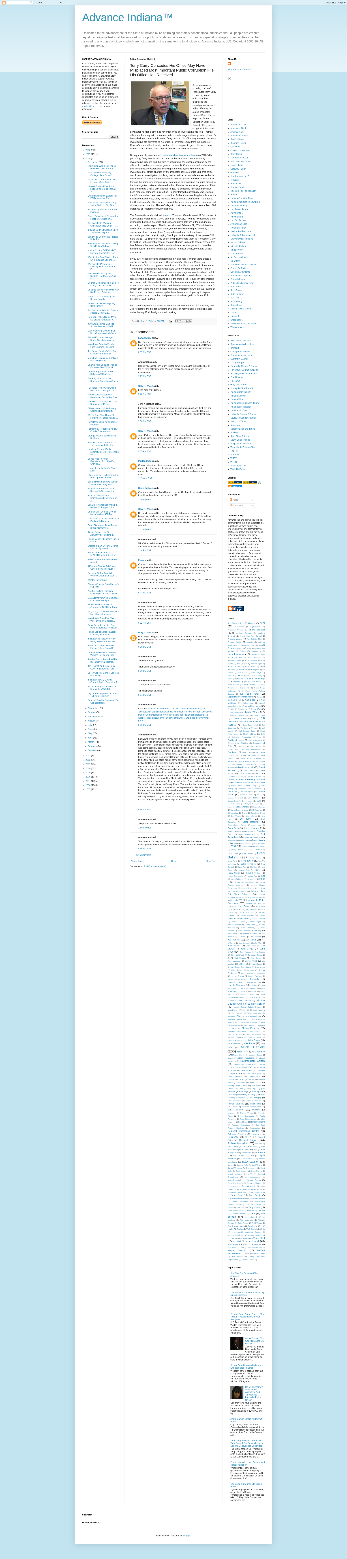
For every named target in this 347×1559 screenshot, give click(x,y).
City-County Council (248, 728)
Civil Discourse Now (240, 150)
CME (262, 734)
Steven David (256, 1189)
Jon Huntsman (237, 955)
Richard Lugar (248, 1140)
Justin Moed (251, 961)
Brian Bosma (233, 685)
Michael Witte (255, 1037)
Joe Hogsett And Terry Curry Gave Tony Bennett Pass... (102, 667)
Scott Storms (256, 1171)
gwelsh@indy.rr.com (92, 106)
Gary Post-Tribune (239, 384)
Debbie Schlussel (239, 157)
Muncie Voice (237, 250)
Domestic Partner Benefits (249, 789)
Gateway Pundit (238, 169)
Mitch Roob (242, 1052)
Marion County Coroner (239, 1001)
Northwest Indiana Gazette (243, 264)
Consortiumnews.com (241, 355)
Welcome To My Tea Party (243, 323)
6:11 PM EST (144, 623)
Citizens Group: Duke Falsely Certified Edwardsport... (102, 409)
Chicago (231, 715)
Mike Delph (254, 1040)
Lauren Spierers (255, 976)
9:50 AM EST (144, 421)
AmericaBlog (236, 132)
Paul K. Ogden (145, 461)
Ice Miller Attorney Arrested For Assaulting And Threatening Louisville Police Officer (254, 1393)
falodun (231, 831)
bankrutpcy (256, 651)
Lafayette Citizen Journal (242, 235)
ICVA (233, 879)
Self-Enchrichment (252, 1177)
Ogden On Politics (239, 268)
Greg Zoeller (247, 861)
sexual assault (234, 1180)
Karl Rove (241, 964)
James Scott (250, 925)
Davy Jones (245, 773)
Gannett (245, 846)
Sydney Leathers (240, 1201)
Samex (231, 1165)
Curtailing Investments (251, 749)
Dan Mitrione (236, 755)
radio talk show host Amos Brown (180, 155)
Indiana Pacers (247, 888)
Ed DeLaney (256, 810)
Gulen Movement (248, 864)
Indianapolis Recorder (241, 407)
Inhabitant (260, 906)
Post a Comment (143, 855)
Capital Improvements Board (240, 697)
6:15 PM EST (144, 647)
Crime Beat (233, 749)
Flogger (142, 560)
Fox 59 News (236, 377)
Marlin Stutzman (254, 1013)
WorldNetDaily (237, 469)
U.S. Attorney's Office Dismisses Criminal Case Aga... (103, 599)
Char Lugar (242, 709)
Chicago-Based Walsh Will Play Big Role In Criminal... (103, 291)
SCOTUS (234, 297)
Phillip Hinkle (255, 1104)
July (90, 725)
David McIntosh (246, 767)
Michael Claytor (254, 1034)
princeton (231, 1113)
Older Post (211, 861)
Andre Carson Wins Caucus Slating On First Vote (254, 1341)
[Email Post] (170, 321)
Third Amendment (235, 1210)
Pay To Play (249, 1094)
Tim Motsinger (246, 1220)
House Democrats (235, 876)
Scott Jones (251, 1168)
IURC (239, 909)
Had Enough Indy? (239, 176)
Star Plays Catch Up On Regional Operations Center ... (103, 381)
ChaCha (231, 709)
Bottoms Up (238, 682)
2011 (88, 764)
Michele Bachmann (236, 1040)
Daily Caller (236, 154)
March (91, 742)
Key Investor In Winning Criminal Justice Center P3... (103, 224)
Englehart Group (257, 813)
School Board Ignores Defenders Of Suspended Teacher (246, 1366)
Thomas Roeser (238, 1214)
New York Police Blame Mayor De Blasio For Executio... (102, 318)
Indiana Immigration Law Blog (245, 202)
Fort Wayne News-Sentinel (243, 373)
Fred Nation (245, 844)
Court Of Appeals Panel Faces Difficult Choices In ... (102, 526)
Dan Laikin (260, 752)
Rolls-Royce (247, 1153)
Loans (242, 988)
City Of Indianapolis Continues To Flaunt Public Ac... (102, 694)
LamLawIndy (144, 338)
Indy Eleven (244, 906)
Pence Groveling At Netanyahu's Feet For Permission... (103, 217)
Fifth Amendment (247, 834)
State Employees (235, 1183)
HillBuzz (234, 180)
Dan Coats (247, 752)
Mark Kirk (245, 1010)
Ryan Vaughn (250, 1161)
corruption (242, 746)
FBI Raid (250, 831)
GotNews (234, 172)
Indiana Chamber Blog (241, 198)
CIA (253, 719)
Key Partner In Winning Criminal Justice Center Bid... (103, 311)
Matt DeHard (249, 1025)
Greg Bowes (255, 858)
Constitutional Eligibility (238, 743)
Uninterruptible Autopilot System (246, 1232)
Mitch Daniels (253, 1047)
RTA (252, 1156)
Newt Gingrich (242, 1067)
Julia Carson (256, 958)
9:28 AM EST (144, 394)
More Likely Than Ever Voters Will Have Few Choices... (102, 619)
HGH (256, 870)
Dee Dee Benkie (254, 777)
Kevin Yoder (260, 967)
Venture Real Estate (236, 1235)
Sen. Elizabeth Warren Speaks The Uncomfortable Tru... (103, 443)
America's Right (238, 128)
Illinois (240, 879)
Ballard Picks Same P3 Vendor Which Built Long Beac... (103, 483)
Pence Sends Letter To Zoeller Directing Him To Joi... (102, 633)
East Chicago (259, 807)
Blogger (186, 1535)
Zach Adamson (248, 1260)
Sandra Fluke (242, 1165)
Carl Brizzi (250, 700)
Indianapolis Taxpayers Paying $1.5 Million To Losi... (103, 244)
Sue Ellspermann (257, 1192)
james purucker (234, 925)
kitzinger (250, 970)
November (93, 708)
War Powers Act (255, 1247)
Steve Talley (242, 1189)
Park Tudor (255, 1082)
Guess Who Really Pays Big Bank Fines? (101, 304)
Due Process (254, 798)
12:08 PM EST (145, 499)
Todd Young (257, 1223)
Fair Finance (251, 828)
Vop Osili (237, 1241)
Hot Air (233, 194)
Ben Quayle (242, 663)
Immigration (251, 879)
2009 (88, 772)
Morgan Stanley (238, 1055)
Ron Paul (260, 1152)
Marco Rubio (255, 997)
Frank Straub (258, 840)
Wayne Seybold (237, 1250)
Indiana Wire (236, 399)
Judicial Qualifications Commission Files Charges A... (102, 498)
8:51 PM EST (144, 695)
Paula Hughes (234, 1095)
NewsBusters (236, 253)
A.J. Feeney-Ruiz (235, 623)
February (92, 746)
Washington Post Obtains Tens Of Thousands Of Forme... (103, 258)
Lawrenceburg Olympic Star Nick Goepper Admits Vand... (103, 332)
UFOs (262, 1229)
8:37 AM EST (144, 352)
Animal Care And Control (251, 636)
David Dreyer (236, 764)
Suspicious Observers (241, 443)
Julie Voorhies (234, 961)
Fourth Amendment (253, 837)
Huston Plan (252, 876)
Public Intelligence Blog (242, 283)
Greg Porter (233, 861)
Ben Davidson (251, 661)
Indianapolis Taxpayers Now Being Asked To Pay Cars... (102, 640)
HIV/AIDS (249, 873)
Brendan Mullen (254, 682)
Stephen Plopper (254, 1183)
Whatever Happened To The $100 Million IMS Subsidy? (102, 553)
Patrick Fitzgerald (235, 1089)
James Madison (258, 919)
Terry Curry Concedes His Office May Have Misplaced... (103, 612)
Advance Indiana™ (127, 17)
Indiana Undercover (253, 897)
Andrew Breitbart (244, 633)
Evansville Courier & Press (243, 366)
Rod (255, 1150)
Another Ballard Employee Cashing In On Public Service (103, 592)
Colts (259, 737)
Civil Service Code (246, 731)
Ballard (243, 651)
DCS (258, 773)
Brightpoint (244, 688)
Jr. (229, 958)
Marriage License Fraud (238, 1019)
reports (168, 215)
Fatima (240, 831)
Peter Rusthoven (253, 1101)
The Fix (234, 312)
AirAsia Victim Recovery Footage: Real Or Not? (100, 173)
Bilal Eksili (243, 670)
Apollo (250, 642)
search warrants (235, 1174)
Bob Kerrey (257, 676)
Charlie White (251, 711)
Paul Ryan (257, 1091)
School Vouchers (235, 1168)
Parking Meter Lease (237, 1085)
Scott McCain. (242, 1171)
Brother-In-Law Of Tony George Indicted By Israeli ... (103, 547)
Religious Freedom (237, 1134)
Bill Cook (242, 673)
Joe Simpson (244, 943)
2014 (88, 158)
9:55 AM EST (144, 451)
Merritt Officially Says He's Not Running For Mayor (102, 402)
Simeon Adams (254, 1180)
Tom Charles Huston (236, 1226)
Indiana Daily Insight (240, 392)
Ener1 (244, 813)
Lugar (253, 991)
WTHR (233, 462)
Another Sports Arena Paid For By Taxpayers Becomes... (102, 660)
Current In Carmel (239, 359)
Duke (259, 801)
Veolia (234, 1238)
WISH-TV (234, 454)
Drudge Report (237, 362)
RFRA (248, 1137)
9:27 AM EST (144, 376)
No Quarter (235, 261)
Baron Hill (237, 657)
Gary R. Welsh (145, 386)
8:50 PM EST (144, 671)
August (91, 721)
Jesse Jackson (243, 931)
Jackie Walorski (245, 912)
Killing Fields (236, 970)
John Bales (233, 945)
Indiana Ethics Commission (243, 882)
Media (234, 1028)
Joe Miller (251, 939)
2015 (88, 154)
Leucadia (255, 979)
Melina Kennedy (250, 1028)
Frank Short (244, 840)
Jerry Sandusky (248, 928)
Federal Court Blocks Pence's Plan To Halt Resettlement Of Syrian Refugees (247, 1317)
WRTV (233, 458)
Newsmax (235, 425)
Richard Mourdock (238, 1143)
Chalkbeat (235, 146)
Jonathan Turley (238, 228)
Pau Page (252, 1089)
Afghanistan (255, 627)
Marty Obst (232, 1022)
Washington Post (238, 465)
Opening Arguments (240, 272)
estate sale (256, 825)
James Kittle (242, 918)
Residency (233, 1137)
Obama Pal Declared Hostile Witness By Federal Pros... (102, 653)
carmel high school (253, 706)
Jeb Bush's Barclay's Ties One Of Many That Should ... (102, 352)
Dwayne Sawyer (252, 804)
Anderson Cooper (235, 630)
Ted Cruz (241, 1208)
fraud (234, 843)
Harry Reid (242, 867)
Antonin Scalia (234, 642)
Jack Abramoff (252, 909)
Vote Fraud (252, 1241)
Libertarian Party (235, 982)
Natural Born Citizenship (244, 1064)
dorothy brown (246, 795)
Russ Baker (236, 290)
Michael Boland (235, 1034)
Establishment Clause (237, 825)
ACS (262, 623)
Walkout (257, 1244)
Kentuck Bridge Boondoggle (239, 967)
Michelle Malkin (238, 246)
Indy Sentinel (236, 213)
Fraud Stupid (236, 165)
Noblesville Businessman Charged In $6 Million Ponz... (103, 605)
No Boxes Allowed (239, 257)
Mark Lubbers (258, 1010)
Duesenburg (247, 801)
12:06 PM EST (145, 827)
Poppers (256, 1110)
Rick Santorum (249, 1146)
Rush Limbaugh (247, 1159)
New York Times (238, 421)
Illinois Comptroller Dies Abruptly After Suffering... (101, 533)
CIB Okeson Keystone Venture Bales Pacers (246, 721)
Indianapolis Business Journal (245, 403)
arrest (249, 648)
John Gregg (247, 949)
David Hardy (251, 764)
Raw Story (235, 286)
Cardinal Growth (234, 700)
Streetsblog (236, 305)
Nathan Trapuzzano (245, 1058)
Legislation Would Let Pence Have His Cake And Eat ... (102, 167)
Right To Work (243, 1149)
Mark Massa (237, 1013)
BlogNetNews (237, 139)
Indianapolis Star (238, 410)
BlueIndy (242, 675)
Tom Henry (252, 1226)
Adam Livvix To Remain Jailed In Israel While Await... (102, 180)
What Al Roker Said (97, 580)
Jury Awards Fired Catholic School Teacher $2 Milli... (101, 325)
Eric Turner (246, 819)
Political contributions (251, 1107)
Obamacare (246, 1070)
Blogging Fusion (238, 143)
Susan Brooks (255, 1195)
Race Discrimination (248, 1119)
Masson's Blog (237, 242)
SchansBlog (236, 301)
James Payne (255, 922)
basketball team (234, 661)
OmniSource (254, 1076)
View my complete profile (240, 69)
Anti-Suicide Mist (254, 639)
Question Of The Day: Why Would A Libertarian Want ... (102, 574)
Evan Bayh (233, 828)
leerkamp (242, 979)
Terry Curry (254, 1207)
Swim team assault (257, 1198)
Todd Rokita (243, 1223)
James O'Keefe (238, 922)
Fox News (235, 381)
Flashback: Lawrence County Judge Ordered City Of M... (102, 203)
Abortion (251, 623)
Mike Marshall (234, 1043)
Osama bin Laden (236, 1079)
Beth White (250, 666)
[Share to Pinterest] (190, 321)
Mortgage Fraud (255, 1055)
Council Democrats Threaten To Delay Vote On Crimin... (103, 284)
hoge (259, 873)
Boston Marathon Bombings (251, 678)
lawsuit (230, 979)
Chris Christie (259, 715)
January (92, 750)
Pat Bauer (256, 1085)
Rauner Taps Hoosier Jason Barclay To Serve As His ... (102, 489)
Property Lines (237, 279)
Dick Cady (251, 786)
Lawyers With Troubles (241, 239)
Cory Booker (255, 746)
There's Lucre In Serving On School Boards (101, 297)
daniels (231, 761)
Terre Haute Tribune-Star (242, 447)
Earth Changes (242, 807)
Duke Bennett (234, 804)
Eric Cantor (236, 816)
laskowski (261, 973)
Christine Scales (239, 718)
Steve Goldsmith (249, 1186)
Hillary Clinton (234, 873)
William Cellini (259, 1253)
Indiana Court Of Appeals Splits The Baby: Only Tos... (103, 231)
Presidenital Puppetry (241, 275)
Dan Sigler (251, 755)
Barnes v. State (258, 654)
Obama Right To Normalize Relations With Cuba (101, 372)
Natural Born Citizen (252, 1060)
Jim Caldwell (233, 934)
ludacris (244, 991)
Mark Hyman (233, 1010)
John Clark (251, 946)
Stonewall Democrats (237, 1192)
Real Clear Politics (239, 436)
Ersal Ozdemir (250, 822)
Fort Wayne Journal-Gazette (244, 370)
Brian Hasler (249, 685)
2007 (88, 781)
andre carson (257, 629)
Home (174, 861)
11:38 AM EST (145, 478)
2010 (88, 768)
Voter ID (246, 1244)
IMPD (262, 879)
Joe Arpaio (242, 937)
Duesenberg (233, 801)
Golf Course (247, 854)
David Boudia (259, 761)
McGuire (261, 1025)
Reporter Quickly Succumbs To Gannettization (103, 701)
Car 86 (259, 697)
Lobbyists (252, 988)
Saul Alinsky (257, 1165)
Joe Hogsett (234, 939)
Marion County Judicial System (247, 1007)
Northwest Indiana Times (242, 429)
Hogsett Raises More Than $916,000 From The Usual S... (102, 189)
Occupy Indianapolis (252, 1073)
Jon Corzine (260, 952)
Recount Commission (241, 1125)
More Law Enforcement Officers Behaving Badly (103, 359)
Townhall (234, 316)
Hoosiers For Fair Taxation (243, 191)
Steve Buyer (233, 1186)
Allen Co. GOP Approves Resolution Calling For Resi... (103, 396)
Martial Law (257, 1019)
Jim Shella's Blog (238, 224)
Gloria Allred (233, 854)
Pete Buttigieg (255, 1098)
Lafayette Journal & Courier (243, 414)
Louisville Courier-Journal (243, 418)
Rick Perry (233, 1146)
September (93, 716)
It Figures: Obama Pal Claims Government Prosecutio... (102, 567)
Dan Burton (233, 752)
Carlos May (247, 703)
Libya (259, 982)
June (90, 729)
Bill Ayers (255, 670)
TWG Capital (251, 1229)
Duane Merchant (235, 798)
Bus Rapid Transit (249, 694)
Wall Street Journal (236, 1247)
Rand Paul (242, 1122)
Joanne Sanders (250, 934)
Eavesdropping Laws (239, 810)
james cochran (247, 915)
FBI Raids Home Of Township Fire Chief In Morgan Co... (102, 389)
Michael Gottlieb (235, 1037)
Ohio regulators (235, 1076)
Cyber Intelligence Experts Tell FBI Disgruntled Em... (102, 197)
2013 (88, 755)
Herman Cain (244, 870)
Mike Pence (250, 1043)
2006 (88, 785)
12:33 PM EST (145, 529)
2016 (88, 150)
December (93, 162)
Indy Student (236, 217)
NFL (254, 1067)
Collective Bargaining (241, 737)
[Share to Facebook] (187, 321)
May (90, 733)
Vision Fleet (259, 1238)
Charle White (256, 709)
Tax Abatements (254, 1204)
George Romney (238, 849)
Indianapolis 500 (235, 900)
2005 (88, 789)
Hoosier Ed (235, 183)
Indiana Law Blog (239, 205)
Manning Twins (248, 994)
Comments (237, 505)
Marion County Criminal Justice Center (246, 1002)
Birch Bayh (256, 673)
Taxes (230, 1208)
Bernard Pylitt (256, 664)
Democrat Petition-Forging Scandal (246, 779)
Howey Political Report (241, 388)
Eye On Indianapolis (240, 161)
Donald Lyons (247, 792)
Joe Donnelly (256, 937)
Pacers (251, 1079)
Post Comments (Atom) (154, 866)
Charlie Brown (234, 712)
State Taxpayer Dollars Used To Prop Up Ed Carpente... (103, 476)
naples (230, 1058)
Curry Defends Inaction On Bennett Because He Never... (103, 626)
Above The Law (238, 124)
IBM (263, 876)
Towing (240, 1229)
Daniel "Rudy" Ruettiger (250, 758)
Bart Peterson (254, 657)
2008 (88, 777)
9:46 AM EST (144, 809)
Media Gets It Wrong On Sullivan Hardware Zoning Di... (102, 276)
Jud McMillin (240, 958)
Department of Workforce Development (248, 783)
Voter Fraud (233, 1244)
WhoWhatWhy (237, 327)
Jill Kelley (257, 930)
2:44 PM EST (144, 550)
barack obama (236, 654)
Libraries (249, 982)
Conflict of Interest (236, 740)
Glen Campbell (255, 849)
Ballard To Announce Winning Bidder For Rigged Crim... (102, 506)
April (90, 738)
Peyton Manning (236, 1104)
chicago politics (244, 715)
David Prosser (249, 771)
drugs (259, 795)
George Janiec (258, 846)
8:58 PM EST (144, 725)
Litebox (253, 985)
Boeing (231, 679)
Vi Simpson (245, 1238)
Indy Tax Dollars (238, 220)
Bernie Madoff (234, 666)
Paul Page (243, 1091)
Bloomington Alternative (242, 344)
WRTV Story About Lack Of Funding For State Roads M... (103, 416)
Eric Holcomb (251, 816)
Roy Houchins (239, 1156)
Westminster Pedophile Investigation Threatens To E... (102, 267)
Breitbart (234, 348)
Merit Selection (256, 1031)
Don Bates (232, 792)
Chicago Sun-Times (240, 351)
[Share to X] (183, 321)
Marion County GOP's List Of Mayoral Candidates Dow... (102, 251)
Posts (235, 500)
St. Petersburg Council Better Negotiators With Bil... (102, 687)
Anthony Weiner (235, 639)
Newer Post (136, 861)
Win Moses (237, 1256)
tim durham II (251, 1217)
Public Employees (246, 1116)
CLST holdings (249, 734)
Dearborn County (235, 777)
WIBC (247, 1254)
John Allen (257, 943)
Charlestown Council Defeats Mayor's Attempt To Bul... (102, 513)
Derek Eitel (236, 786)
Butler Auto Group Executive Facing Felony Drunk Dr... (101, 646)
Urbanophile (236, 320)
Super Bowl (237, 1195)
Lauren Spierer (237, 976)
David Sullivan (145, 488)
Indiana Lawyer (238, 396)
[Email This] (176, 321)
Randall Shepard (257, 1122)
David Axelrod (243, 761)
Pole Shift (232, 1107)
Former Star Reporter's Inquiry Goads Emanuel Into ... (102, 430)
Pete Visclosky (234, 1101)
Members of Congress (237, 1031)
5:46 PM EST (144, 848)
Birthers (231, 676)
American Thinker (239, 135)
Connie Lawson (255, 740)
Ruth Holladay (237, 294)
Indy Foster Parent (239, 209)
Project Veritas (246, 1113)
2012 (88, 760)
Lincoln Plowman (236, 985)
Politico (234, 432)
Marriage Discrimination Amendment (244, 1016)
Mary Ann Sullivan (249, 1022)
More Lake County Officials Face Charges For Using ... (102, 345)
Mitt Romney (258, 1051)
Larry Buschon (247, 973)
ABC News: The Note (240, 340)
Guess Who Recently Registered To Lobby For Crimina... (101, 461)
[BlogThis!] (180, 321)
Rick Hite (258, 1144)
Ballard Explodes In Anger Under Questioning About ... (102, 338)
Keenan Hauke (255, 964)
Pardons (241, 1083)
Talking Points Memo (240, 308)
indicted (231, 906)
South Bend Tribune (240, 440)
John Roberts (245, 952)
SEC (250, 1174)
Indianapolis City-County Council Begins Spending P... (103, 681)
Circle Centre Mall (250, 725)
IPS (232, 909)
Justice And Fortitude (240, 231)
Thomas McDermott (256, 1210)
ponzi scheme (235, 1109)
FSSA (233, 846)
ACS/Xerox (239, 627)
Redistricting (255, 1128)
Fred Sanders (259, 844)
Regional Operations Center (243, 1131)
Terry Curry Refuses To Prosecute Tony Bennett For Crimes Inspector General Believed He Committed (247, 1443)
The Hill (234, 451)
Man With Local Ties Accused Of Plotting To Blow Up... (103, 519)
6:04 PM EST (144, 592)
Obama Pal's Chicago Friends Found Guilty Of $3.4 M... (102, 366)
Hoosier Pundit (237, 187)
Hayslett (253, 867)
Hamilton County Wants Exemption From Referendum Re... (103, 452)
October (92, 712)
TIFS (252, 1213)
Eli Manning (233, 813)
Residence (256, 1134)
